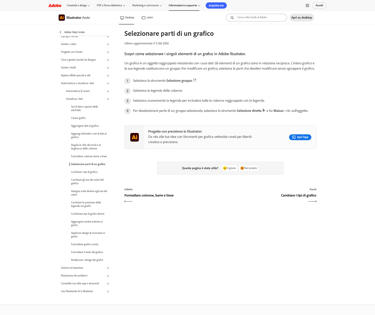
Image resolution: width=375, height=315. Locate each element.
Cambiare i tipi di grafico (84, 172)
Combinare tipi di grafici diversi (87, 213)
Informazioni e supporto (183, 5)
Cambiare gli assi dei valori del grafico (87, 181)
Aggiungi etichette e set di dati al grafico (88, 135)
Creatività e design (77, 5)
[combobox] (256, 18)
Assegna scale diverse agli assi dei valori (89, 192)
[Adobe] (55, 5)
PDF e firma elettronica (109, 5)
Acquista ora (216, 5)
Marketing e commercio (145, 5)
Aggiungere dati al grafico (85, 125)
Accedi (319, 5)
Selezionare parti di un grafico (88, 164)
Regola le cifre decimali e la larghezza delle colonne (86, 146)
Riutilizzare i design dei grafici (87, 260)
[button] (307, 5)
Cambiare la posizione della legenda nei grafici (86, 204)
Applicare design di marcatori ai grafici (88, 234)
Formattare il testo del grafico (87, 252)
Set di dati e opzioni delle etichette (84, 108)
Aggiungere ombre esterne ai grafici (87, 223)
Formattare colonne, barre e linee (89, 156)
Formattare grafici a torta (84, 244)
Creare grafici (78, 118)
